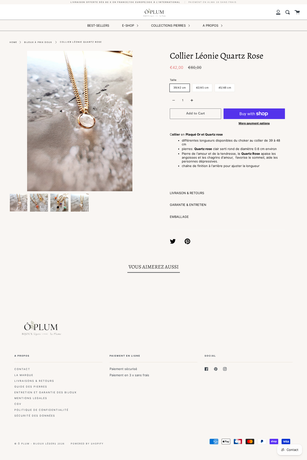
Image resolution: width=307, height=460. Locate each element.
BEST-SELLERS (98, 25)
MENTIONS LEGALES (30, 398)
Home (13, 42)
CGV (17, 404)
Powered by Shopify (87, 443)
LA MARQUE (23, 375)
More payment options (254, 123)
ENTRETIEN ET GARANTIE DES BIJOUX (45, 392)
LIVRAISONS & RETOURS (34, 380)
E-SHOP (128, 25)
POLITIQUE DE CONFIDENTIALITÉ (41, 410)
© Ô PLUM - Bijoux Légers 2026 (39, 443)
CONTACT (22, 369)
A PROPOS (211, 25)
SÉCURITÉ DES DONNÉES (34, 415)
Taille (173, 80)
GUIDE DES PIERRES (30, 386)
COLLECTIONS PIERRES (169, 25)
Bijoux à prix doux (38, 42)
